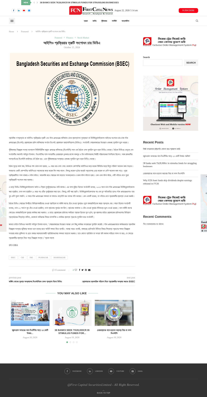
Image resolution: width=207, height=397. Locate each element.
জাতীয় (94, 21)
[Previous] (34, 2)
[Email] (29, 10)
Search (146, 57)
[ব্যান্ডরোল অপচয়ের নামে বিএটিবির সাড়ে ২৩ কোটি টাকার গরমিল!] (30, 313)
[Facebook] (13, 10)
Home (11, 31)
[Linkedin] (19, 10)
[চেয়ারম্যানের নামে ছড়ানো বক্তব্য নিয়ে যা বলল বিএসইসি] (114, 313)
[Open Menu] (12, 21)
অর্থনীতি (114, 21)
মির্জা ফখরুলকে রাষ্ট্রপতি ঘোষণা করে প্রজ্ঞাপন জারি (161, 149)
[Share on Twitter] (83, 270)
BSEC (13, 257)
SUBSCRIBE (188, 10)
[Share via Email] (89, 270)
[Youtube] (24, 10)
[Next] (37, 2)
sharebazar (59, 257)
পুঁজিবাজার (104, 21)
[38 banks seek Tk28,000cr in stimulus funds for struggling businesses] (72, 313)
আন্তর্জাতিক (125, 21)
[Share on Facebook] (79, 270)
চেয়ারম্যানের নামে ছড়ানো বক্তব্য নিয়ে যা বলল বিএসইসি (57, 2)
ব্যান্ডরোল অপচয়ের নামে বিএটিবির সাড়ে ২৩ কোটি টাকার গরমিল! (166, 156)
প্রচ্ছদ (86, 21)
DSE (31, 257)
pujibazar (43, 257)
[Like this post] (76, 270)
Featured (25, 31)
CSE (22, 257)
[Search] (197, 21)
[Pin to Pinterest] (86, 270)
